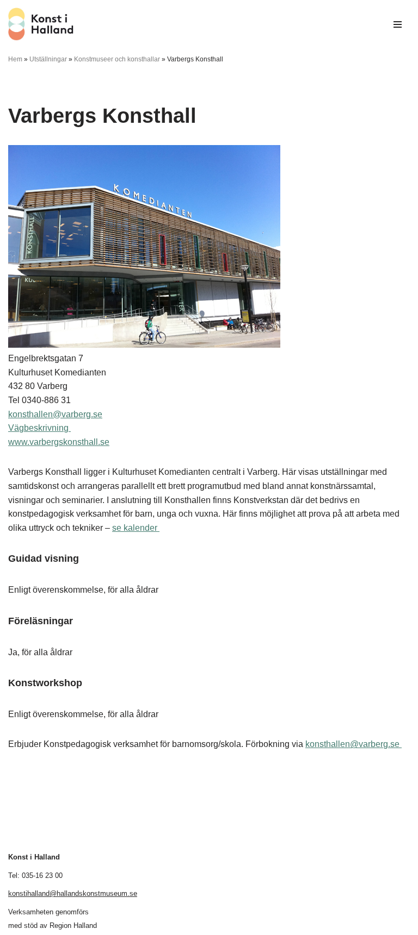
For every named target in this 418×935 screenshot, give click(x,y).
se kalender (135, 527)
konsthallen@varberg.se (55, 414)
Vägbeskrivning (39, 427)
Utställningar (48, 59)
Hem (15, 59)
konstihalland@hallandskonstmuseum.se (72, 893)
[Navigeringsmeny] (397, 24)
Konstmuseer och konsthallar (117, 59)
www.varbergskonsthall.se (58, 442)
